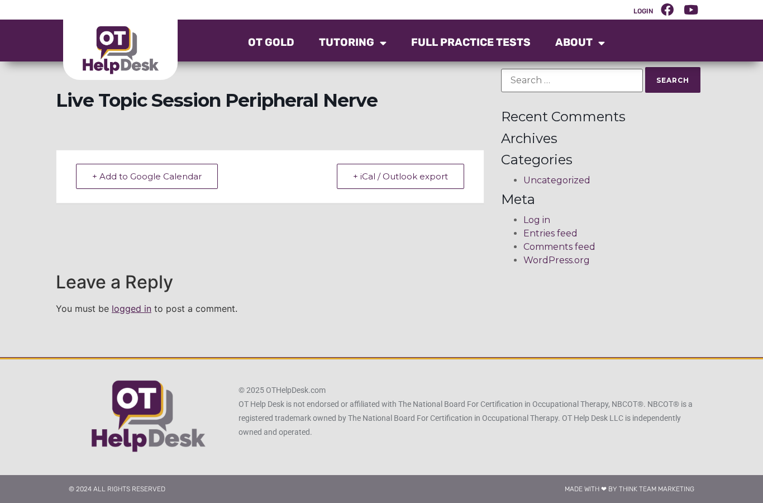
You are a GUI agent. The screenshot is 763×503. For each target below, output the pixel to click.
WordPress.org (556, 260)
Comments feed (559, 246)
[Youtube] (691, 9)
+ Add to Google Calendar (147, 176)
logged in (131, 308)
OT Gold (271, 42)
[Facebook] (667, 9)
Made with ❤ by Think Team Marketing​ (629, 489)
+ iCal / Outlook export (400, 176)
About (574, 42)
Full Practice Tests (471, 42)
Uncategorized (556, 180)
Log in (536, 220)
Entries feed (550, 233)
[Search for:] (572, 80)
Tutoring (346, 42)
